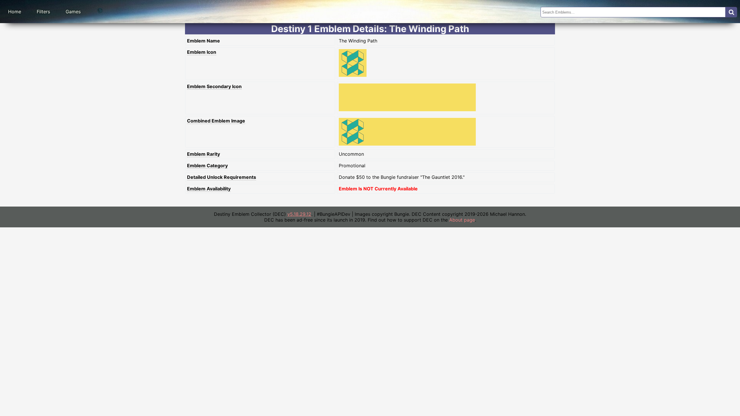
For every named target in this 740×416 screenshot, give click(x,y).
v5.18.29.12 (299, 214)
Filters (43, 11)
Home (14, 11)
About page (462, 220)
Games (73, 11)
